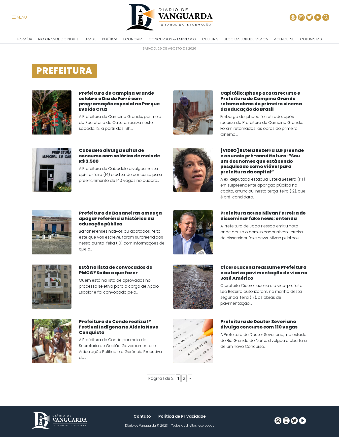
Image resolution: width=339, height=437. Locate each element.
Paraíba (24, 39)
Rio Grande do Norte (58, 39)
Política (109, 39)
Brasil (90, 39)
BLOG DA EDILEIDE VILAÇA (246, 39)
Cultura (210, 39)
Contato (142, 416)
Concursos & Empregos (172, 39)
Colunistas (311, 39)
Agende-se (284, 39)
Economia (133, 39)
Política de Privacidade (182, 416)
